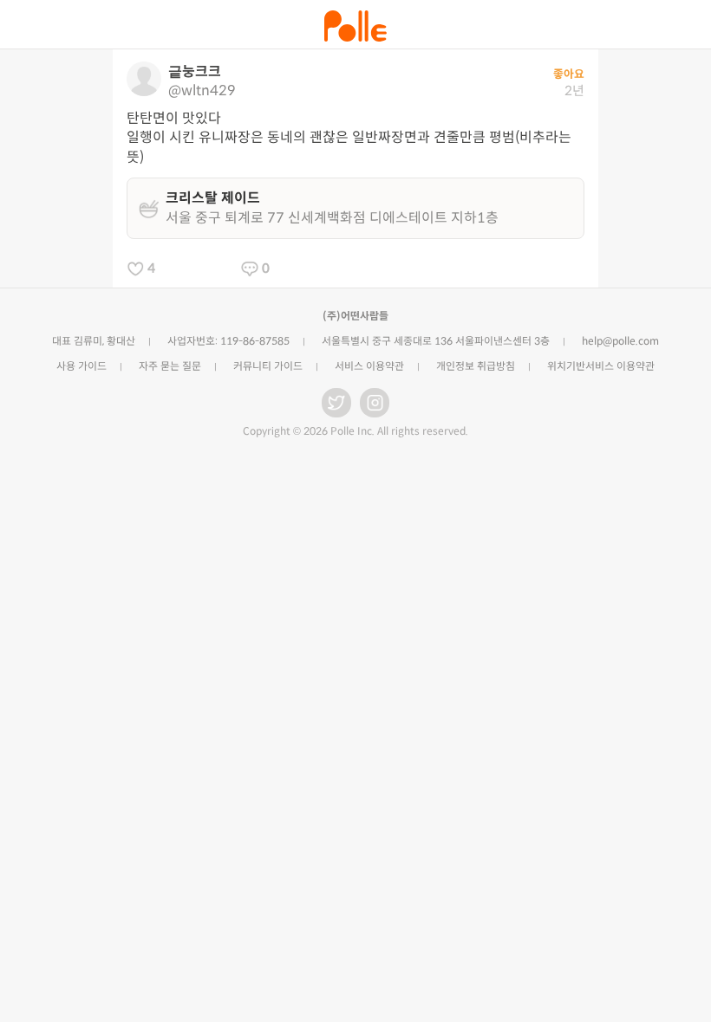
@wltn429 (202, 90)
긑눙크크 (194, 71)
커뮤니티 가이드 (268, 365)
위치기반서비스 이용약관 (601, 365)
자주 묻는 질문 (170, 365)
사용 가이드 (81, 365)
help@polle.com (620, 340)
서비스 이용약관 (369, 365)
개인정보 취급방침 (475, 365)
